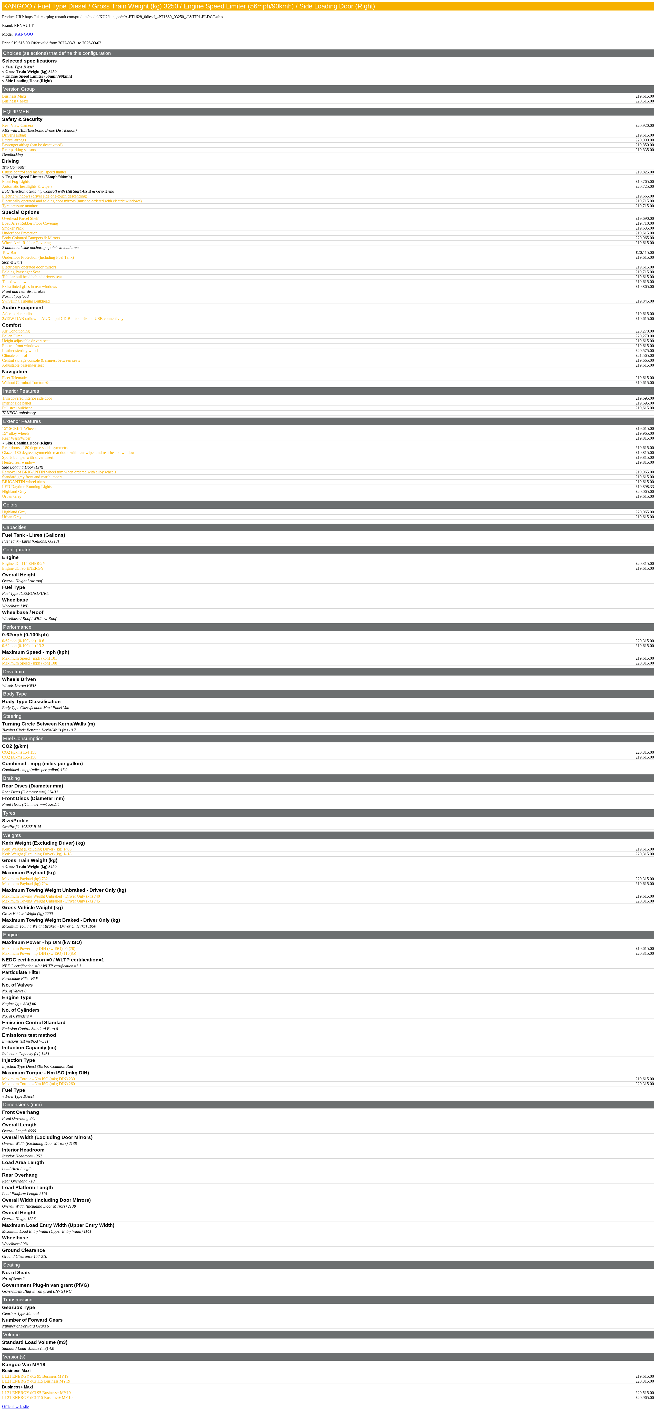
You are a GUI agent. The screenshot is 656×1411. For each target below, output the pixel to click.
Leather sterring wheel (20, 350)
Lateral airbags (14, 140)
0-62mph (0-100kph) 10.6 (23, 641)
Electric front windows (20, 346)
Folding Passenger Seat (21, 272)
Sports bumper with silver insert (27, 457)
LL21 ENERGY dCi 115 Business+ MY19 (37, 1397)
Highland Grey (14, 491)
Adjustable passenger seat (23, 365)
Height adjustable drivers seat (25, 341)
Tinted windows (15, 281)
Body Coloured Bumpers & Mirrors (31, 238)
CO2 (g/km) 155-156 (19, 757)
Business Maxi (14, 96)
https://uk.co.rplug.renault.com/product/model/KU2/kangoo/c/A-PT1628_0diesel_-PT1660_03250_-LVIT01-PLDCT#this (124, 17)
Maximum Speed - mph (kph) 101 (29, 658)
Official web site (15, 1406)
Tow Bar (9, 252)
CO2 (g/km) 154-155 (19, 752)
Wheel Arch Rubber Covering (26, 243)
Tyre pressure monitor (19, 206)
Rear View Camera (17, 125)
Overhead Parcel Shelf (20, 218)
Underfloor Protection (19, 233)
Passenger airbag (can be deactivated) (32, 145)
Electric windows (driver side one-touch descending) (44, 196)
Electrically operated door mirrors (29, 267)
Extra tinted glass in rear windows (29, 286)
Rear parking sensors (19, 150)
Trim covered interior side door (27, 398)
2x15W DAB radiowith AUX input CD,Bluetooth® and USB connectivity (63, 318)
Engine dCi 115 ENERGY (24, 563)
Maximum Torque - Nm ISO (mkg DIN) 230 (38, 1079)
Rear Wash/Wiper (16, 438)
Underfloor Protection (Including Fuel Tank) (38, 257)
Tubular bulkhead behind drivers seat (32, 277)
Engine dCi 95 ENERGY (23, 568)
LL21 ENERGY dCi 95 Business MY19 (35, 1376)
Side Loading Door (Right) (28, 81)
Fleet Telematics (15, 378)
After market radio (17, 314)
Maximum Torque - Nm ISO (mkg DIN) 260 (38, 1084)
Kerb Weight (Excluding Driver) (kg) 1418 (36, 854)
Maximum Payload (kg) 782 (25, 879)
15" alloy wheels (15, 433)
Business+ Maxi (15, 101)
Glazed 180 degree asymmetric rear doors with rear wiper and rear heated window (68, 452)
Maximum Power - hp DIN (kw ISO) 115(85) (39, 953)
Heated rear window (18, 462)
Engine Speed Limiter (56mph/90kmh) (38, 76)
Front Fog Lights (15, 181)
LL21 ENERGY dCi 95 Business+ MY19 (36, 1393)
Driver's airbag (14, 135)
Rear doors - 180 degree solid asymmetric (35, 447)
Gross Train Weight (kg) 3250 (31, 71)
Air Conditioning (16, 331)
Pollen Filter (12, 336)
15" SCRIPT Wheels (19, 428)
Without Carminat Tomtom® (25, 382)
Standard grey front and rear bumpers (32, 477)
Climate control (14, 355)
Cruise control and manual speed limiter (34, 172)
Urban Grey (12, 496)
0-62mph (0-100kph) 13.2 (23, 646)
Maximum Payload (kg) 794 (25, 883)
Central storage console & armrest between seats (41, 360)
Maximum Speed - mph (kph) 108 (29, 663)
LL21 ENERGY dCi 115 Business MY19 (36, 1381)
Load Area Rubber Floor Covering (30, 223)
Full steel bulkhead (17, 408)
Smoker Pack (13, 228)
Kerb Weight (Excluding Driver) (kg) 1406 (36, 849)
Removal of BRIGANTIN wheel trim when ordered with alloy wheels (59, 472)
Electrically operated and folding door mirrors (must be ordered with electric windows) (72, 201)
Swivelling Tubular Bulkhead (26, 301)
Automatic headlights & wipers (27, 186)
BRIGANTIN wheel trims (23, 482)
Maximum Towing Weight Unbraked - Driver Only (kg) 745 (51, 901)
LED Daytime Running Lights (27, 486)
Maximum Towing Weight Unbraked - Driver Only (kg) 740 (51, 896)
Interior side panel (16, 403)
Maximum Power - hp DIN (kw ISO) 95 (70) (38, 948)
